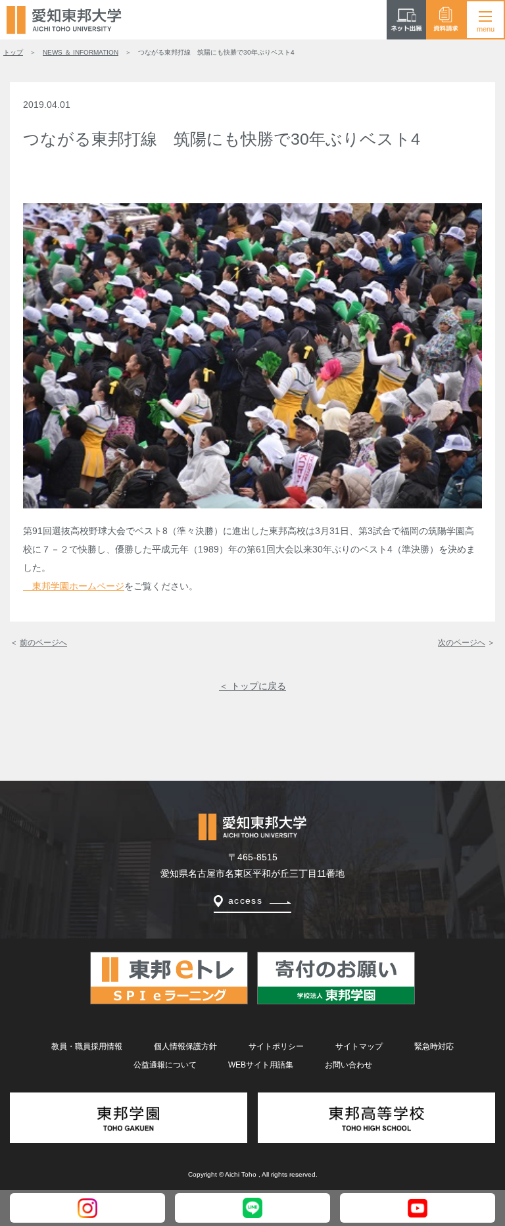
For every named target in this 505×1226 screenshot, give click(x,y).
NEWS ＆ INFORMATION (80, 52)
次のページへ (461, 642)
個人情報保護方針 (185, 1046)
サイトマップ (359, 1046)
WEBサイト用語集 (260, 1064)
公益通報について (165, 1064)
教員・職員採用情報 (86, 1046)
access (245, 900)
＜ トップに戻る (252, 686)
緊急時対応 (434, 1046)
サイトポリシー (276, 1046)
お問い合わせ (348, 1064)
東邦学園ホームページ (73, 586)
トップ (13, 52)
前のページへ (43, 642)
